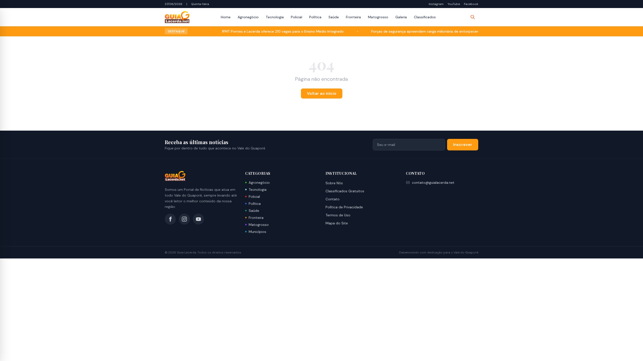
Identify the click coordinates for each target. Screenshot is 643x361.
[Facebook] (170, 219)
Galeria (401, 17)
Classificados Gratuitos (345, 191)
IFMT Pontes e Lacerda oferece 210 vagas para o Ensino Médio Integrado (271, 31)
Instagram (436, 4)
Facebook (471, 4)
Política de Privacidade (344, 207)
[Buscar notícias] (472, 17)
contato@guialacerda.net (433, 182)
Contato (333, 199)
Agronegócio (248, 17)
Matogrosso (378, 17)
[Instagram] (184, 219)
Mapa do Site (337, 223)
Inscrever (462, 144)
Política (315, 17)
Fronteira (353, 17)
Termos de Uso (338, 215)
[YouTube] (198, 219)
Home (226, 17)
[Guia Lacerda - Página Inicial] (177, 17)
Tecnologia (275, 17)
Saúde (334, 17)
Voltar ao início (321, 93)
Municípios (257, 231)
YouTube (454, 4)
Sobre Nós (334, 183)
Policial (296, 17)
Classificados (425, 17)
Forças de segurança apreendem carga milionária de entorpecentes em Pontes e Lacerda (434, 31)
